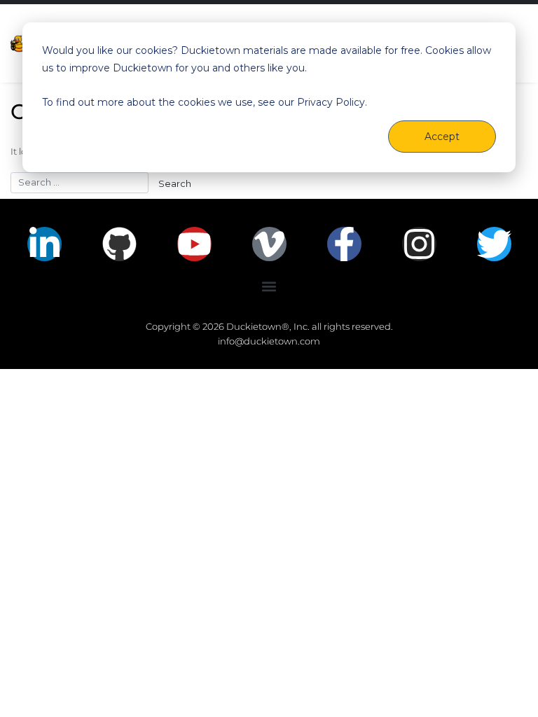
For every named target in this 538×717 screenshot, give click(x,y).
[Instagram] (419, 244)
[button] (269, 286)
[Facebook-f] (344, 244)
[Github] (119, 244)
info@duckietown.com (269, 341)
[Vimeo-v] (269, 244)
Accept (442, 136)
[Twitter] (494, 244)
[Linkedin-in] (44, 244)
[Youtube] (194, 244)
